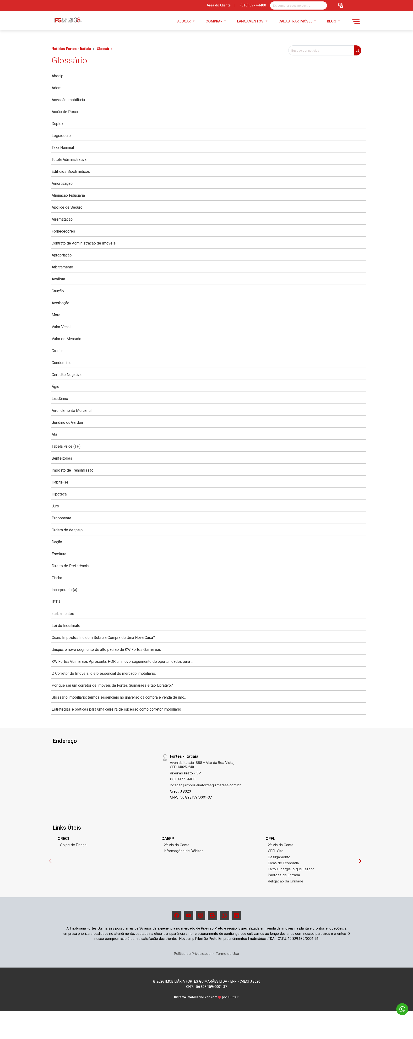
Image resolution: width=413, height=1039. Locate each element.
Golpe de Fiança (73, 845)
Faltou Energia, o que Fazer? (291, 869)
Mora (56, 315)
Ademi (57, 88)
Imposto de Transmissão (72, 470)
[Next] (359, 861)
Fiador (57, 578)
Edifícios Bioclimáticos (71, 171)
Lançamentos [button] (251, 21)
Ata (54, 434)
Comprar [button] (214, 21)
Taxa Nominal (63, 147)
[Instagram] (200, 915)
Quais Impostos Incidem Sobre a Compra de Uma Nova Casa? (103, 637)
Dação (57, 542)
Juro (55, 506)
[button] (341, 6)
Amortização (62, 183)
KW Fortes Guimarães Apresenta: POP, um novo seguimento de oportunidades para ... (122, 661)
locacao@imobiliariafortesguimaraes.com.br (205, 785)
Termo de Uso (227, 954)
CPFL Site (275, 851)
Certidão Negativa (67, 374)
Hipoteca (59, 494)
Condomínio (61, 362)
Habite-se (60, 482)
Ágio (55, 386)
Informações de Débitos (183, 851)
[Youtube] (188, 915)
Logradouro (61, 135)
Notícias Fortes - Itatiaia (71, 49)
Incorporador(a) (64, 589)
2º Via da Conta (176, 845)
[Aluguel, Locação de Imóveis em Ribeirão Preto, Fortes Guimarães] (75, 21)
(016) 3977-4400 (253, 5)
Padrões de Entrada (284, 875)
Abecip (57, 76)
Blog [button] (332, 21)
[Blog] (212, 915)
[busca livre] (323, 5)
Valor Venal (61, 327)
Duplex (57, 123)
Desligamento (279, 857)
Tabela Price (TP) (66, 446)
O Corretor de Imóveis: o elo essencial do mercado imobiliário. (104, 673)
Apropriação (62, 255)
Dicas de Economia (283, 863)
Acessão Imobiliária (68, 100)
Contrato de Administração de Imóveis (84, 243)
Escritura (59, 554)
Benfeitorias (62, 458)
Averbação (60, 303)
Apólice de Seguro (67, 207)
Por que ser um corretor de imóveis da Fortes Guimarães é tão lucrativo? (112, 685)
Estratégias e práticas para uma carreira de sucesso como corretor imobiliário (116, 709)
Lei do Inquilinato (66, 625)
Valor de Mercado (66, 339)
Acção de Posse (65, 111)
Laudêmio (60, 398)
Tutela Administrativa (69, 159)
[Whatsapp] (224, 915)
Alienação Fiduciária (68, 195)
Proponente (61, 518)
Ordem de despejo (67, 530)
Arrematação (62, 219)
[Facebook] (176, 915)
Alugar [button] (184, 21)
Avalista (58, 279)
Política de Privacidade (192, 954)
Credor (57, 350)
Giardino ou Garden (67, 422)
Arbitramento (62, 267)
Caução (58, 291)
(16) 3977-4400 (183, 779)
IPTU (56, 601)
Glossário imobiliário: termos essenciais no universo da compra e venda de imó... (119, 697)
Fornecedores (63, 231)
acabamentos (63, 613)
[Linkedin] (236, 915)
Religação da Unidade (285, 881)
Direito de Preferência (70, 566)
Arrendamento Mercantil (72, 410)
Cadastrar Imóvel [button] (295, 21)
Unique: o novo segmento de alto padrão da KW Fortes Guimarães (106, 649)
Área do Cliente (219, 5)
